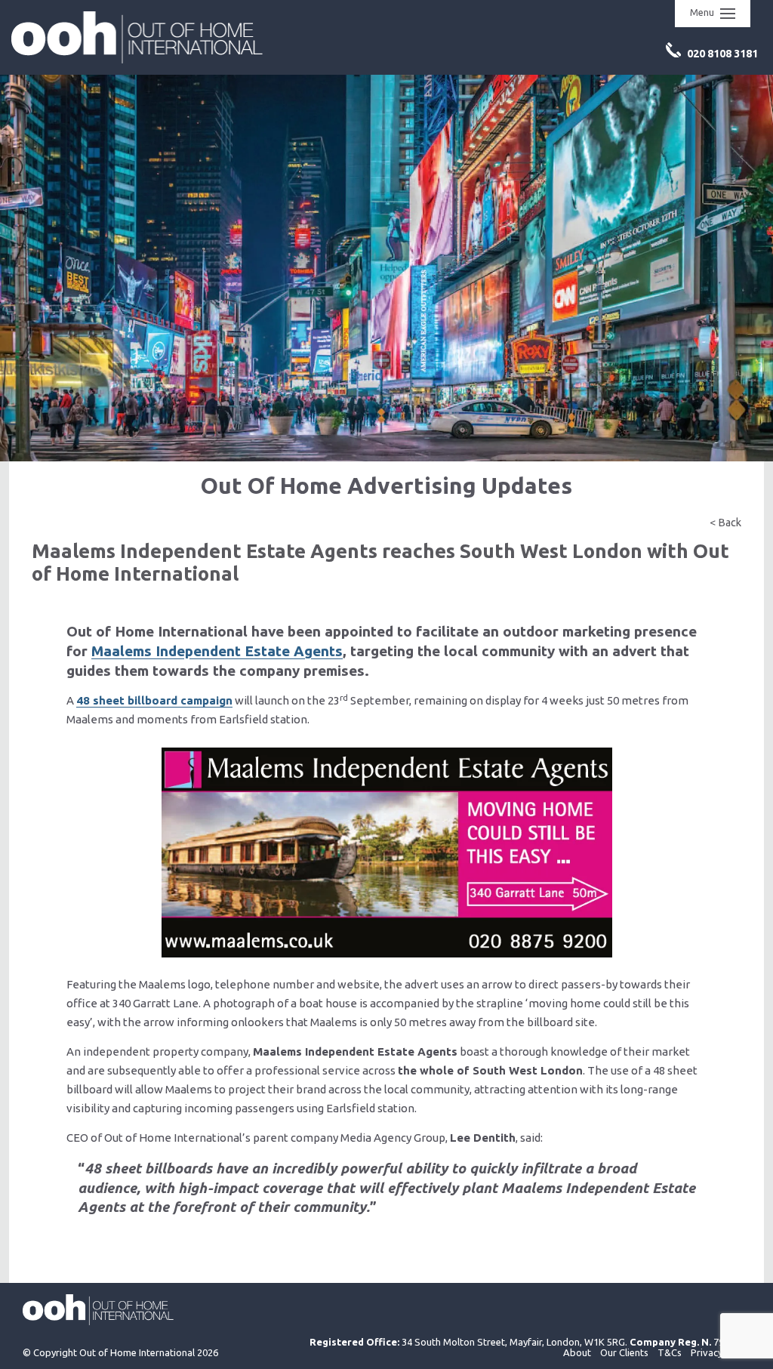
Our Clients (624, 1352)
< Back (725, 522)
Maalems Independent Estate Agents (217, 651)
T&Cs (670, 1352)
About (577, 1352)
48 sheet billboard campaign (154, 700)
